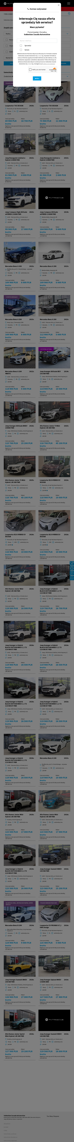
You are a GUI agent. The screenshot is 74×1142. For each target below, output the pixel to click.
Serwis (27, 50)
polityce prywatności (49, 64)
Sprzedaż (28, 45)
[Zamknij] (58, 5)
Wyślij (37, 78)
